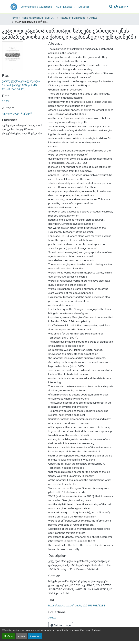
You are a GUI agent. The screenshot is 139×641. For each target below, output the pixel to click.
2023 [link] (5, 101)
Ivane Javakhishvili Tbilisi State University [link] (39, 18)
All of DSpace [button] (64, 7)
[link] (23, 85)
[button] (14, 6)
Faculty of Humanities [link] (72, 18)
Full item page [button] (62, 625)
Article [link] (93, 18)
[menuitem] (65, 7)
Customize (35, 635)
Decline (21, 635)
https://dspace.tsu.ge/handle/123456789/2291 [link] (76, 605)
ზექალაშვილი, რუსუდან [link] (17, 113)
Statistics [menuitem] (84, 7)
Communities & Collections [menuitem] (36, 7)
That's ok (8, 635)
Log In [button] (123, 7)
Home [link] (14, 18)
